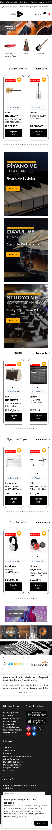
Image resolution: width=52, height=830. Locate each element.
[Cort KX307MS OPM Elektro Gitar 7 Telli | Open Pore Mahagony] (38, 90)
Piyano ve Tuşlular (18, 439)
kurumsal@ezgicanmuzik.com (35, 7)
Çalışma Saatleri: (11, 767)
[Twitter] (40, 728)
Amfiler (18, 352)
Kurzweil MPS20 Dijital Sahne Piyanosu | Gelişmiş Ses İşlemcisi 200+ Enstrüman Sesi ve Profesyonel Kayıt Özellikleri (37, 488)
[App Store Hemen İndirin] (35, 721)
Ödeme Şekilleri (10, 712)
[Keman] (26, 28)
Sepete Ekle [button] (13, 133)
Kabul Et (41, 823)
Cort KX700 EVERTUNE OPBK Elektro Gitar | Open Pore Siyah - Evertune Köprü (13, 120)
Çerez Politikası (10, 732)
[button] (3, 14)
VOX (7, 396)
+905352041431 (10, 7)
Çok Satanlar (18, 522)
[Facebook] (34, 728)
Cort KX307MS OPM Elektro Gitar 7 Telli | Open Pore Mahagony (38, 120)
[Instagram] (29, 728)
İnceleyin (13, 188)
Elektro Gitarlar (18, 68)
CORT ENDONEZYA (11, 114)
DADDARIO (36, 566)
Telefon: (7, 747)
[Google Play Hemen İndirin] (35, 714)
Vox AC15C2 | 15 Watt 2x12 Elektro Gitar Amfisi (13, 401)
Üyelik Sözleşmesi (11, 727)
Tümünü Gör (42, 68)
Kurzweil (10, 483)
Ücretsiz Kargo (11, 80)
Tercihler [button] (28, 823)
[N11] (39, 664)
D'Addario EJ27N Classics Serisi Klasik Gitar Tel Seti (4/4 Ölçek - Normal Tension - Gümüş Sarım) (38, 571)
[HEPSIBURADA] (13, 664)
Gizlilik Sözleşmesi (11, 718)
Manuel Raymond (10, 568)
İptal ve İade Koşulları (12, 730)
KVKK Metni (8, 715)
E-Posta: (7, 753)
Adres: (6, 759)
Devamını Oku (26, 692)
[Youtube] (29, 733)
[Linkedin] (34, 733)
